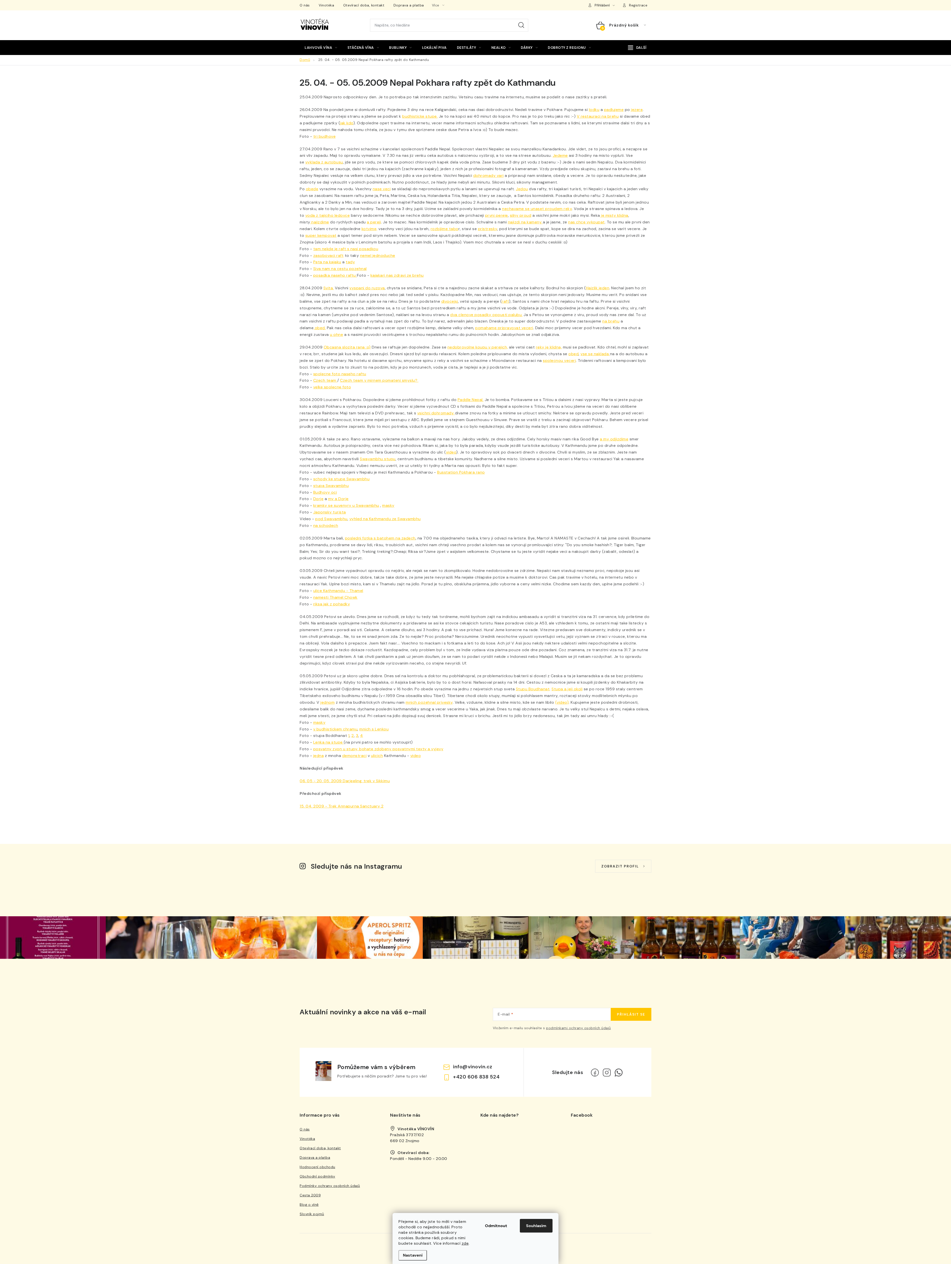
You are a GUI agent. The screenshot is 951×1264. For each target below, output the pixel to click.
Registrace (638, 5)
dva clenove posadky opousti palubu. (486, 314)
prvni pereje (496, 215)
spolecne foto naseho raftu (339, 374)
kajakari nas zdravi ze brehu (397, 275)
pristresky (487, 228)
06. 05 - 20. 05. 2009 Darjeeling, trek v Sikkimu (345, 780)
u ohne (336, 334)
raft (505, 301)
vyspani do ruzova (367, 288)
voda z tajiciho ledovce (327, 215)
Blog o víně (309, 1204)
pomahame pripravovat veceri (504, 327)
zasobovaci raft (328, 255)
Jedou (522, 188)
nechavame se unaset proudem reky (537, 208)
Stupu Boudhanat (533, 689)
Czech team (325, 380)
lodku (594, 109)
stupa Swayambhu (331, 485)
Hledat (521, 25)
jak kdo (346, 123)
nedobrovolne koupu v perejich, (478, 347)
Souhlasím (536, 1225)
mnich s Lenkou (374, 729)
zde (465, 1243)
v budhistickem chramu (335, 729)
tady (350, 262)
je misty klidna (614, 215)
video (451, 452)
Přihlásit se (631, 1014)
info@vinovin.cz (472, 1066)
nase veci (382, 188)
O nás (305, 5)
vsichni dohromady (436, 413)
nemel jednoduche (377, 255)
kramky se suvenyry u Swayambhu (346, 505)
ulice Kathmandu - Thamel (338, 590)
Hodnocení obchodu (317, 1167)
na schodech (325, 525)
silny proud (520, 215)
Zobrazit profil (620, 866)
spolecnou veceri (559, 360)
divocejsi (449, 301)
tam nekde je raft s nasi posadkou (345, 248)
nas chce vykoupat (586, 222)
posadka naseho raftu (335, 275)
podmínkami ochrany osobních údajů (578, 1028)
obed (573, 353)
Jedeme (560, 155)
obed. (320, 327)
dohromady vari (488, 175)
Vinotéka (326, 5)
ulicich (377, 755)
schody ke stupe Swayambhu (341, 479)
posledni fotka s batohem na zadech (380, 538)
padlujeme (614, 109)
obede (312, 188)
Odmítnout (496, 1225)
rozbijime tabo (444, 228)
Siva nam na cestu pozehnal (340, 268)
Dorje (318, 498)
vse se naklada (595, 353)
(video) (562, 702)
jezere (637, 109)
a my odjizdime (614, 439)
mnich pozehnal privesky (429, 702)
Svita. (328, 288)
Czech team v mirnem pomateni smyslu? (379, 380)
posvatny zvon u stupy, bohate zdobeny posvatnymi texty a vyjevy (378, 749)
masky (388, 505)
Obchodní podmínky (317, 1176)
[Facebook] (595, 1072)
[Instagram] (607, 1072)
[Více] (637, 47)
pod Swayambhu (331, 518)
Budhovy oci (325, 492)
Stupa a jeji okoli (567, 689)
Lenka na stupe (328, 742)
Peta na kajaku (327, 262)
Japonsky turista (329, 512)
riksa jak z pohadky (331, 604)
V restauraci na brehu (598, 116)
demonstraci (354, 755)
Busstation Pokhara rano (461, 472)
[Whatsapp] (619, 1072)
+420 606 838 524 (476, 1077)
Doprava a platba (409, 5)
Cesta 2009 (310, 1195)
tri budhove (324, 136)
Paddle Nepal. (471, 399)
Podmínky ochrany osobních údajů (330, 1185)
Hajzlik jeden (597, 288)
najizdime (319, 222)
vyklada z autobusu (324, 162)
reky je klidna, (549, 347)
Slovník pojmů (312, 1214)
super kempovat (321, 235)
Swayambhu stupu (378, 458)
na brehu (610, 321)
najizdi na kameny (525, 222)
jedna (318, 755)
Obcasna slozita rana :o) (347, 347)
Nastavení (413, 1255)
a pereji (374, 222)
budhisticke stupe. (420, 116)
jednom (327, 702)
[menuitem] (321, 47)
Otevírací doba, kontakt (364, 5)
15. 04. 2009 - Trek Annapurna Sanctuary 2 (342, 806)
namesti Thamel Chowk (335, 597)
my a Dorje (338, 498)
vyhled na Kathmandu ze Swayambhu (385, 518)
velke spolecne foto (332, 387)
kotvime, (369, 228)
